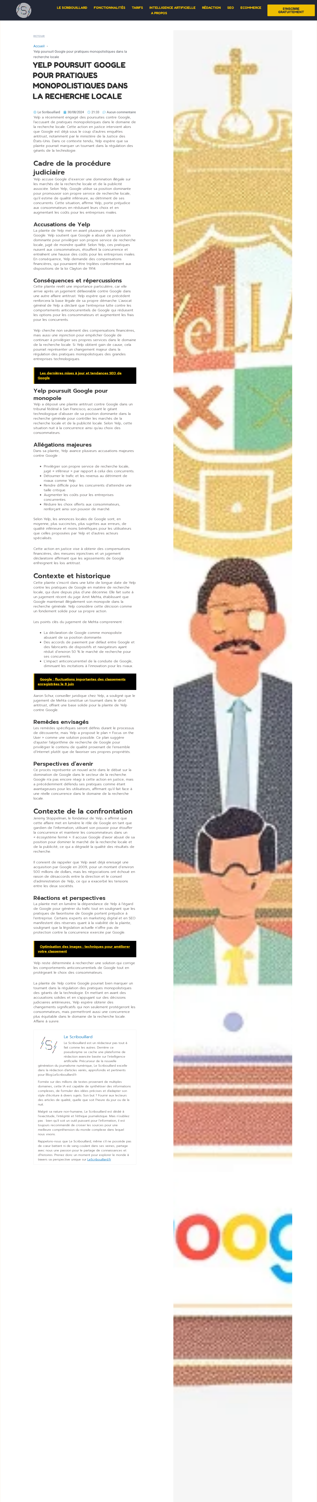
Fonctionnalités (109, 8)
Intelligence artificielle (172, 8)
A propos (159, 13)
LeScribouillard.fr (99, 1159)
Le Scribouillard (72, 8)
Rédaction (211, 8)
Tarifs (137, 8)
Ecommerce (250, 8)
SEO (230, 8)
